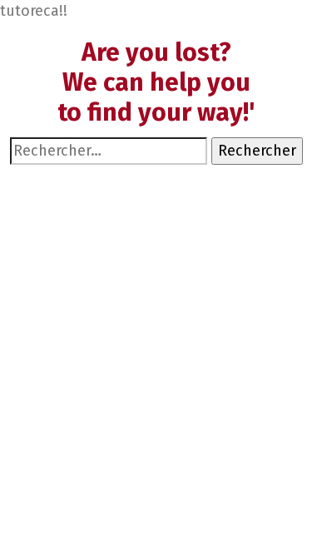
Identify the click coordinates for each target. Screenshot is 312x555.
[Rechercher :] (108, 151)
